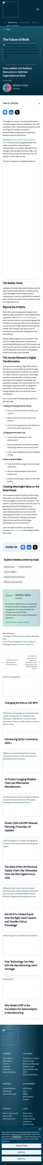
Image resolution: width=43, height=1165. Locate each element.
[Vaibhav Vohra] (7, 88)
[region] (21, 1145)
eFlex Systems (28, 1097)
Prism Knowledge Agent (27, 317)
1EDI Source (27, 1088)
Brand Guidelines (9, 1072)
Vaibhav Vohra (20, 85)
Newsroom (7, 1069)
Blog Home (12, 22)
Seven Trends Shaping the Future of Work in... (20, 642)
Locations (6, 1066)
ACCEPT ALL (21, 1159)
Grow (25, 1091)
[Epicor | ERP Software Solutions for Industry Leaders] (10, 9)
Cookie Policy (17, 1137)
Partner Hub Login (9, 1094)
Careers (5, 1064)
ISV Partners (7, 1091)
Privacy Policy (28, 1116)
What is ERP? (7, 1116)
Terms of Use (28, 1113)
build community (16, 530)
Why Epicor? (7, 1061)
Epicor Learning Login (31, 1064)
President (16, 88)
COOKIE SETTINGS (21, 1146)
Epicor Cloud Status (30, 1074)
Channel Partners (9, 1088)
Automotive (24, 22)
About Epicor (7, 1058)
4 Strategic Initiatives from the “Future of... (18, 644)
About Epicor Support (31, 1058)
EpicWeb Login (28, 1066)
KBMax (25, 1094)
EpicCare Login (28, 1061)
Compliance (27, 1121)
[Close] (39, 1129)
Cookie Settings (29, 1119)
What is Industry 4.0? (10, 1113)
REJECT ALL (21, 1152)
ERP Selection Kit (9, 1119)
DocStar (26, 1099)
